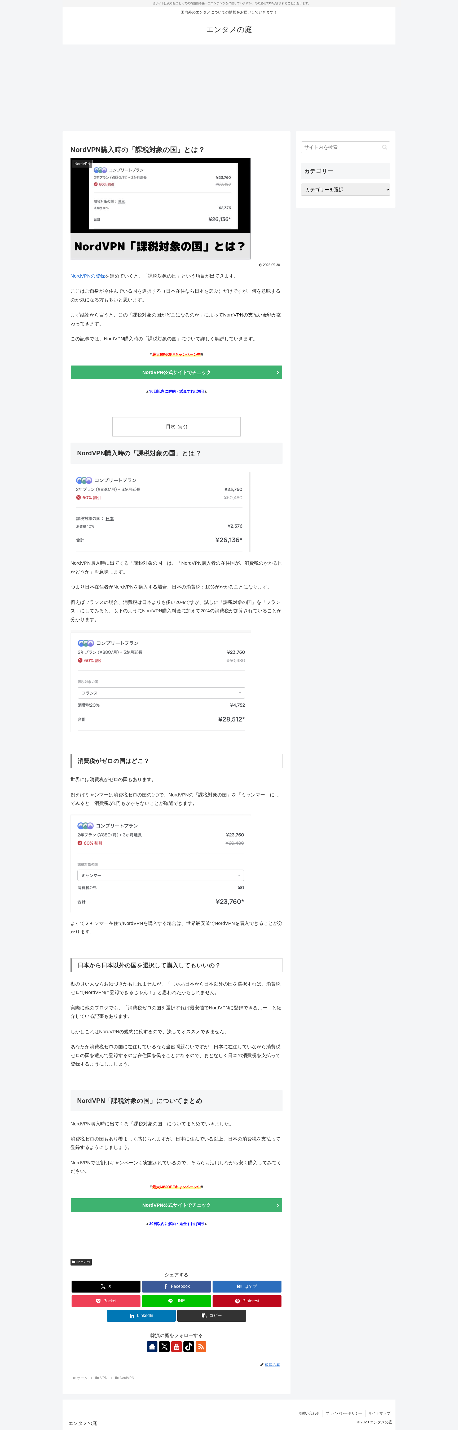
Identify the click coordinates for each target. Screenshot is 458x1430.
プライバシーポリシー (344, 1413)
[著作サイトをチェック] (152, 1346)
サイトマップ (379, 1413)
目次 (170, 426)
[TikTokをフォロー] (188, 1346)
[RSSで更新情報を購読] (201, 1346)
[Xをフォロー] (164, 1346)
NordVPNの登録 (88, 276)
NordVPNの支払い (242, 315)
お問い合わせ (309, 1413)
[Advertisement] (229, 88)
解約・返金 (177, 391)
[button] (211, 1316)
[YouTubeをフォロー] (176, 1346)
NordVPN (83, 1262)
